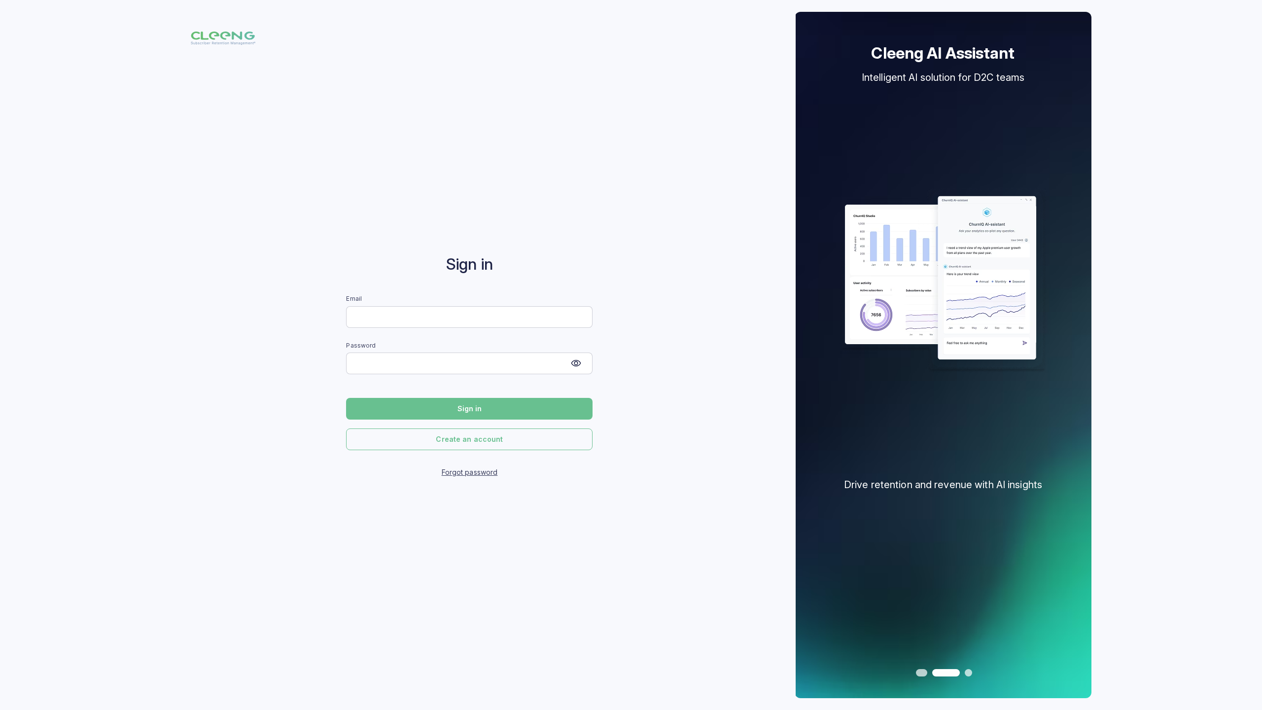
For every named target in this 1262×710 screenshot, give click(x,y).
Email (354, 299)
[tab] (919, 672)
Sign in (469, 408)
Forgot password (470, 472)
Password (361, 346)
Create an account (469, 439)
